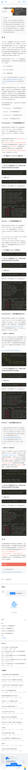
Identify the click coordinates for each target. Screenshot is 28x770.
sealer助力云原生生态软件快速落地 (9, 748)
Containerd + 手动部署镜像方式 (8, 625)
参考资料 (4, 638)
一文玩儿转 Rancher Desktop (8, 711)
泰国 (2, 756)
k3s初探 (3, 727)
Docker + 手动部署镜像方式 (7, 628)
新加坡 (16, 758)
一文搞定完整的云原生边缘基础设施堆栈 (10, 674)
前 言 (2, 623)
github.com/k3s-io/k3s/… (15, 79)
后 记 (2, 635)
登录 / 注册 (12, 593)
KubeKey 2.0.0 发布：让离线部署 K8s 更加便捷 (12, 679)
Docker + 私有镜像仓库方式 (7, 633)
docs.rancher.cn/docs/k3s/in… (11, 350)
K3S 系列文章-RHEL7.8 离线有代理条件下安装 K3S (13, 685)
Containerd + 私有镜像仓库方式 (8, 630)
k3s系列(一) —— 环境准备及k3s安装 (10, 701)
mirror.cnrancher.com (10, 81)
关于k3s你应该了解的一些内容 (8, 732)
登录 (24, 1)
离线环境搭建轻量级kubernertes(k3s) (10, 695)
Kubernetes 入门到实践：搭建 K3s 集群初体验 (12, 722)
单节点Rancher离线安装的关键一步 (9, 706)
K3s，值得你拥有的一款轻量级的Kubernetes (11, 738)
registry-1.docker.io (9, 455)
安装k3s (3, 743)
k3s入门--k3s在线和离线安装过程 (9, 690)
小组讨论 (12, 756)
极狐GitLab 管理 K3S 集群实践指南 (9, 717)
